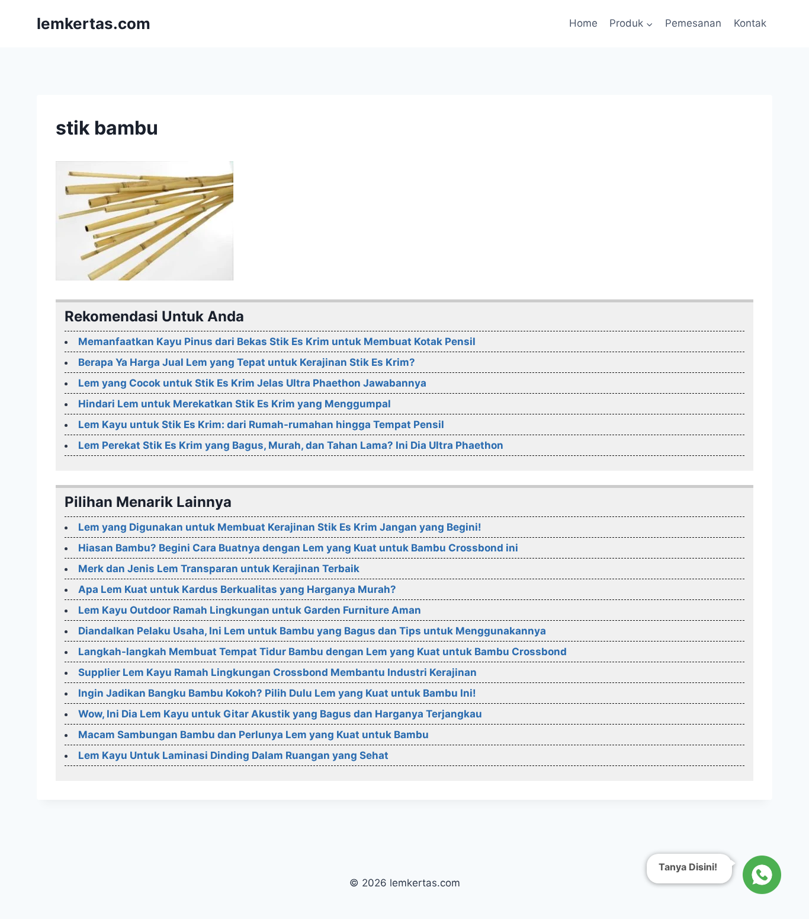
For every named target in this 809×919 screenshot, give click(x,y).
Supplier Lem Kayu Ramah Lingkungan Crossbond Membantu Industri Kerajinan (277, 672)
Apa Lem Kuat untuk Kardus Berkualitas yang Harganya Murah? (237, 589)
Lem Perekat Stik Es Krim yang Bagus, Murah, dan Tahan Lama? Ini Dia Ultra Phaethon (290, 445)
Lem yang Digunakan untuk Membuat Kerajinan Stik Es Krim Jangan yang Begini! (279, 527)
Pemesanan (693, 23)
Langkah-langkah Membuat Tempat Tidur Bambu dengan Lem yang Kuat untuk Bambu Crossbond (322, 652)
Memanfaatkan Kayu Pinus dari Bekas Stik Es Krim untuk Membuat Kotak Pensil (277, 341)
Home (583, 23)
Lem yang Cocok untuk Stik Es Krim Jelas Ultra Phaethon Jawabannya (252, 383)
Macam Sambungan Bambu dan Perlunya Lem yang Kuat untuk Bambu (253, 735)
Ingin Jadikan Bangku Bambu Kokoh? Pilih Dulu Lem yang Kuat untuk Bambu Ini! (277, 693)
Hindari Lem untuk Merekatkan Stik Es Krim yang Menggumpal (234, 404)
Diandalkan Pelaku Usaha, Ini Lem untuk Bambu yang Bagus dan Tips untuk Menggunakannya (312, 631)
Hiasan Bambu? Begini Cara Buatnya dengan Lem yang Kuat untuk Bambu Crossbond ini (298, 548)
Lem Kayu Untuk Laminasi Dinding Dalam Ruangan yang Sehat (233, 755)
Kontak (750, 23)
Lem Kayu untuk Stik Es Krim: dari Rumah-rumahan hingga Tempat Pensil (261, 424)
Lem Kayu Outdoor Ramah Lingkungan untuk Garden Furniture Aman (249, 610)
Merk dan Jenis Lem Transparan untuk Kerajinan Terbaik (218, 569)
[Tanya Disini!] (760, 871)
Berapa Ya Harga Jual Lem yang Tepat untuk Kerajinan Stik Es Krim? (246, 362)
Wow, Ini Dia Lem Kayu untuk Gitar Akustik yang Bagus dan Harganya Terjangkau (280, 714)
